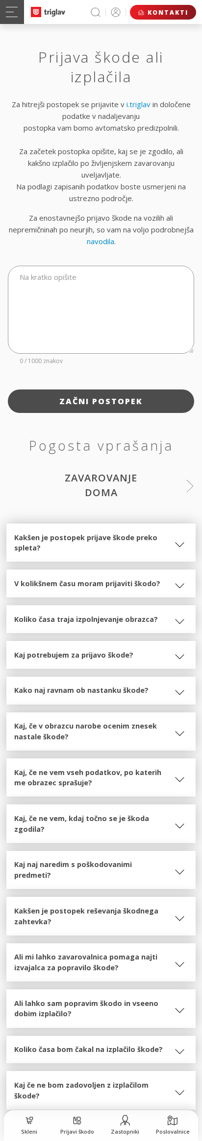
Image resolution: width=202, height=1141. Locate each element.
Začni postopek (101, 401)
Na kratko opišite (48, 277)
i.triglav (138, 104)
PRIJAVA (116, 12)
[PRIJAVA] (116, 12)
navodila (100, 241)
